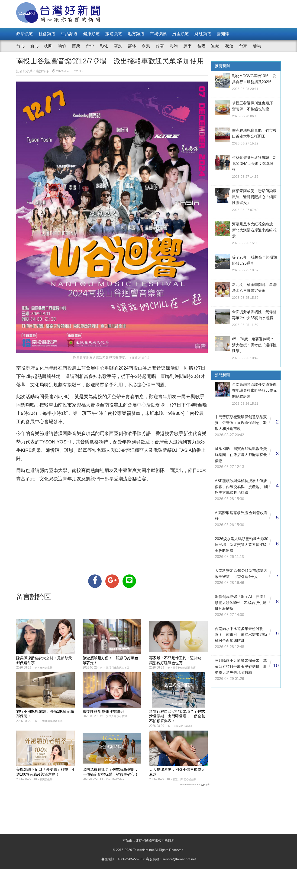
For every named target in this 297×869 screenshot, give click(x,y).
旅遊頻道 (113, 33)
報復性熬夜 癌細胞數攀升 (103, 711)
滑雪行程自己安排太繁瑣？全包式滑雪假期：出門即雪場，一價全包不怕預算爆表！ (177, 716)
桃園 (48, 45)
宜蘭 (215, 45)
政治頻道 (24, 33)
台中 (90, 45)
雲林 (132, 45)
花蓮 (229, 45)
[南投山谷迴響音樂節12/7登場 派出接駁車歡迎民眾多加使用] (95, 581)
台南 (159, 45)
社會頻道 (47, 33)
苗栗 (76, 45)
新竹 (62, 45)
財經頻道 (202, 33)
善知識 (223, 33)
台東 (243, 45)
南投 (118, 45)
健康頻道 (91, 33)
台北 (20, 45)
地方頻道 (136, 33)
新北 (34, 45)
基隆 (201, 45)
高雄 (173, 45)
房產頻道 (180, 33)
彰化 (104, 45)
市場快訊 (158, 33)
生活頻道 (69, 33)
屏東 (187, 45)
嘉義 (146, 45)
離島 (257, 45)
